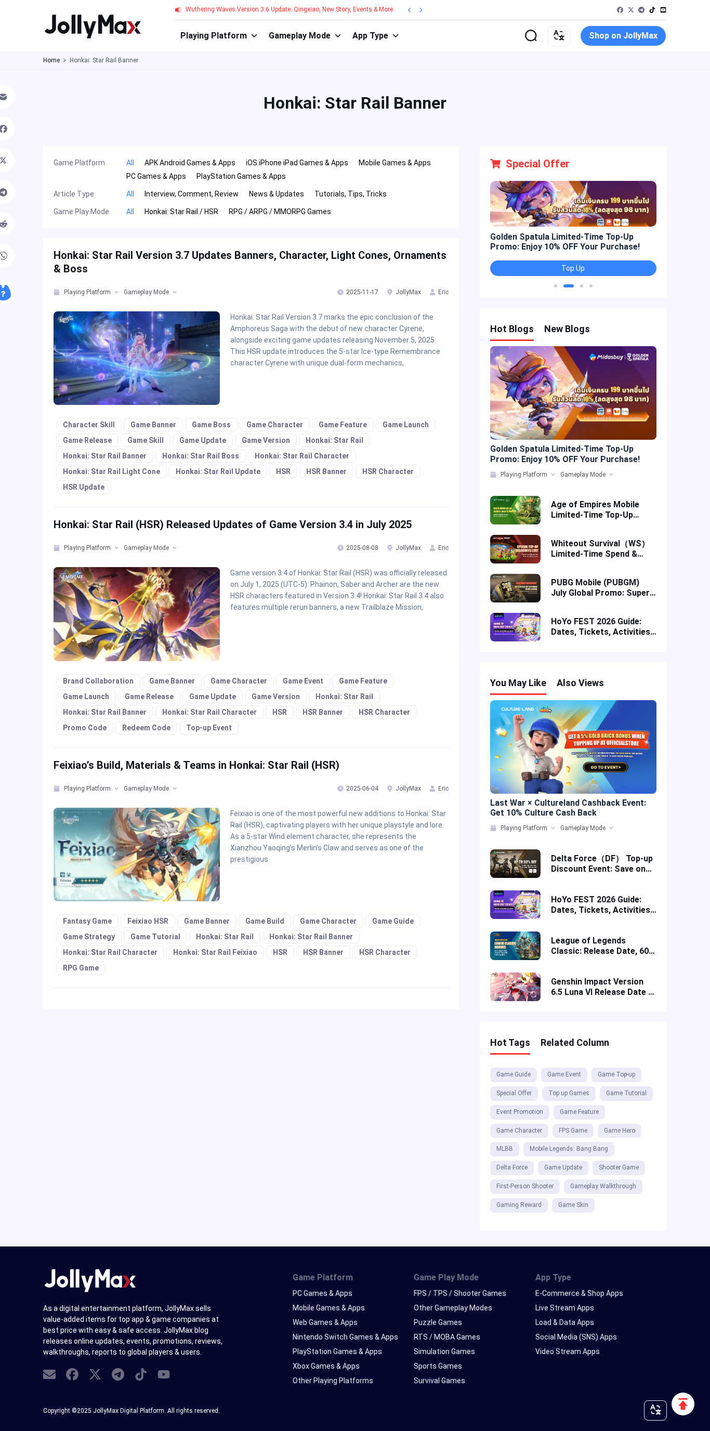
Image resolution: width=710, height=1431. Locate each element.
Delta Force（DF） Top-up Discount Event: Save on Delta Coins (602, 864)
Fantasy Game (87, 921)
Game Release (87, 440)
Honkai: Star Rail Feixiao (215, 952)
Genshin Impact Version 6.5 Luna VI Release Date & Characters (602, 987)
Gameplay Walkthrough (603, 1186)
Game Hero (619, 1130)
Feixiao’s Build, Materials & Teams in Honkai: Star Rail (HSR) (196, 765)
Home (51, 60)
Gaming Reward (519, 1205)
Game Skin (573, 1205)
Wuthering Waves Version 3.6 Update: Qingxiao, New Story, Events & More (289, 9)
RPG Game (81, 968)
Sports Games (438, 1366)
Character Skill (89, 425)
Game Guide (393, 921)
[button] (555, 285)
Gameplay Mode (300, 36)
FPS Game (573, 1130)
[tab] (57, 292)
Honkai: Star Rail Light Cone (111, 471)
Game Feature (343, 425)
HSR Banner (326, 471)
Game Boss (211, 425)
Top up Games (568, 1093)
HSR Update (83, 487)
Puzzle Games (438, 1322)
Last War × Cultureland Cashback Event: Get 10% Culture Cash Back (568, 808)
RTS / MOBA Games (447, 1337)
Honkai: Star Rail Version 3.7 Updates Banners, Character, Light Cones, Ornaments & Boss (250, 262)
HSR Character (388, 471)
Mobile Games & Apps (329, 1308)
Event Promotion (519, 1111)
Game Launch (406, 425)
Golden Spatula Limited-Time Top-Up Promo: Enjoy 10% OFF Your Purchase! (565, 242)
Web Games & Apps (325, 1322)
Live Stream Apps (564, 1308)
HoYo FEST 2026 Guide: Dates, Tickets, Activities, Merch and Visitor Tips (601, 626)
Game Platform (323, 1277)
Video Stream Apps (567, 1351)
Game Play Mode (446, 1277)
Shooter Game (619, 1167)
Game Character (274, 425)
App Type (370, 36)
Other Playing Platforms (333, 1380)
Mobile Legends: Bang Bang (569, 1148)
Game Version (266, 440)
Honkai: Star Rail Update (218, 471)
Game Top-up (616, 1074)
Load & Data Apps (564, 1322)
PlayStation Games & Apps (337, 1351)
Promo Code (85, 728)
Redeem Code (146, 728)
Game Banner (153, 425)
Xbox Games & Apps (326, 1366)
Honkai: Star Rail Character (302, 456)
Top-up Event (209, 728)
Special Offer (514, 1093)
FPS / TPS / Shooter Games (460, 1293)
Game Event (303, 681)
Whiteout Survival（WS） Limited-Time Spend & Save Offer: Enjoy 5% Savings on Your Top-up (600, 549)
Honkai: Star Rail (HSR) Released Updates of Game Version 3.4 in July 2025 (233, 524)
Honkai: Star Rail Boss (200, 456)
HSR (283, 471)
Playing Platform (213, 36)
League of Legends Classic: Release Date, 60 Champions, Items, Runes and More (600, 946)
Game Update (202, 440)
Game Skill (145, 440)
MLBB (504, 1148)
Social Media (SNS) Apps (576, 1337)
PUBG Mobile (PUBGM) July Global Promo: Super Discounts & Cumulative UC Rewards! (600, 587)
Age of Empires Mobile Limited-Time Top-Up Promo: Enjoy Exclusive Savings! (596, 510)
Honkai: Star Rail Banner (105, 456)
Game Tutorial (155, 937)
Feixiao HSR (147, 921)
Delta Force (512, 1167)
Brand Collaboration (98, 681)
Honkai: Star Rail (334, 440)
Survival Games (439, 1380)
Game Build (264, 921)
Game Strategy (89, 937)
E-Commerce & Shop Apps (579, 1293)
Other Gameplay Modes (453, 1308)
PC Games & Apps (322, 1293)
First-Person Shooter (525, 1186)
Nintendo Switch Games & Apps (345, 1337)
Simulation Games (444, 1351)
